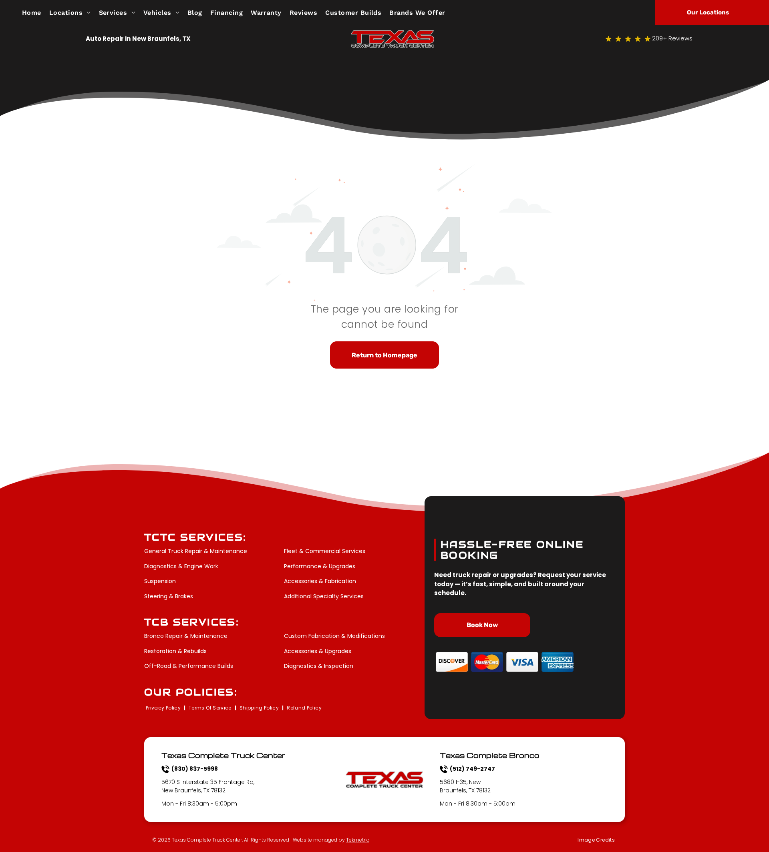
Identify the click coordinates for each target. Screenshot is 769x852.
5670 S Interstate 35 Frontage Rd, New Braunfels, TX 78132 (207, 786)
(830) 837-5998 (194, 769)
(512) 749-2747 (472, 769)
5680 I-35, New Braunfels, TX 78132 (465, 786)
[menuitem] (35, 12)
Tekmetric (357, 839)
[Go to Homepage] (392, 34)
